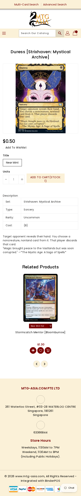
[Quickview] (33, 350)
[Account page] (68, 33)
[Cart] (75, 33)
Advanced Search (55, 4)
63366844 (41, 432)
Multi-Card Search (26, 4)
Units (6, 171)
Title (6, 155)
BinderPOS (52, 481)
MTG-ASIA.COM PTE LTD (40, 388)
